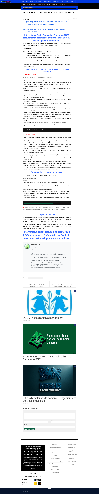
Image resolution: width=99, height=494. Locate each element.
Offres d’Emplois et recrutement (55, 463)
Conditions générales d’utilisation (72, 451)
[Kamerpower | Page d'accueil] (5, 2)
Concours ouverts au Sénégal (55, 461)
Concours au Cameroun (55, 458)
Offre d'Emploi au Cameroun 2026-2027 (35, 277)
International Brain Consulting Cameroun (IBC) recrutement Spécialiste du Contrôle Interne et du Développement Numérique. (46, 22)
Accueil (23, 1)
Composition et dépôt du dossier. (32, 26)
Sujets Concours (55, 452)
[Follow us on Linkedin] (74, 490)
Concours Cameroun (38, 1)
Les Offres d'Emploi (28, 7)
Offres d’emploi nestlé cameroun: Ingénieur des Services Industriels (49, 399)
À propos (72, 464)
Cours (27, 1)
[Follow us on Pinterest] (75, 490)
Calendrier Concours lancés (55, 447)
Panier (43, 4)
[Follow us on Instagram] (70, 490)
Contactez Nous (55, 4)
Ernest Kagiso (27, 15)
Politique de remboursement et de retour (72, 458)
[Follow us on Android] (69, 490)
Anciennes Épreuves (47, 1)
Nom (25, 420)
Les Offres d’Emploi (55, 469)
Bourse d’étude (56, 1)
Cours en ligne (55, 444)
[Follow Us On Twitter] (65, 490)
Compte (24, 4)
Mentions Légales (72, 444)
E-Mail (52, 420)
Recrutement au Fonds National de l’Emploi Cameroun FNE (47, 358)
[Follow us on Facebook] (67, 490)
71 (75, 325)
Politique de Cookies (72, 461)
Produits (31, 1)
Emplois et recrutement (65, 1)
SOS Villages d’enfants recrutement (43, 317)
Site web (25, 424)
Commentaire (27, 412)
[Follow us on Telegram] (72, 490)
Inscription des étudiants (31, 4)
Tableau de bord (62, 4)
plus (72, 1)
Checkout (48, 4)
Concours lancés (55, 472)
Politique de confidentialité (72, 454)
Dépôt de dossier (29, 27)
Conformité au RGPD (72, 447)
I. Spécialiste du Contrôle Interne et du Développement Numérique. (40, 24)
